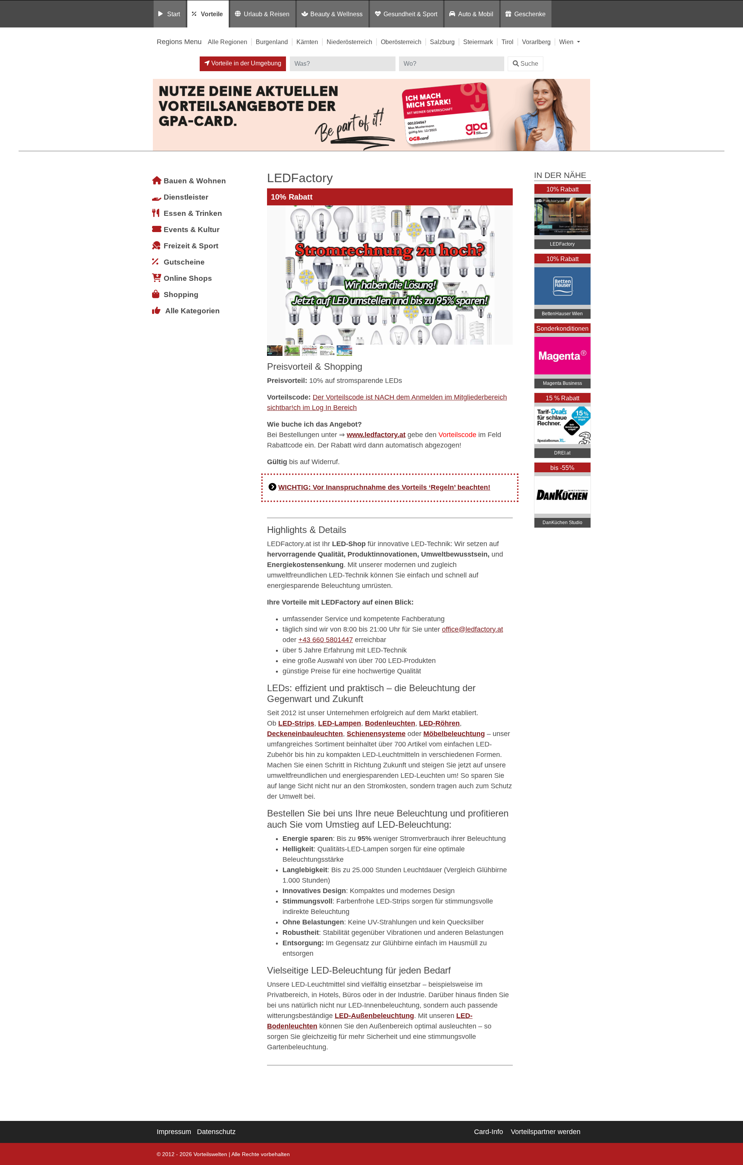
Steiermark (478, 41)
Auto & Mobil (475, 13)
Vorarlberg (536, 41)
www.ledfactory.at (376, 435)
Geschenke (530, 13)
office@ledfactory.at (472, 629)
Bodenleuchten (390, 723)
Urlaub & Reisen (266, 13)
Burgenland (272, 41)
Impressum (174, 1132)
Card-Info (488, 1132)
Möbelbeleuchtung (454, 734)
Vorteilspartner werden (545, 1132)
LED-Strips (296, 723)
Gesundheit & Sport (410, 13)
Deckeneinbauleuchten (305, 734)
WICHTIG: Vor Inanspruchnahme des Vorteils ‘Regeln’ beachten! (384, 487)
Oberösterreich (401, 41)
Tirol (508, 41)
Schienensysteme (376, 734)
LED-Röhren (439, 723)
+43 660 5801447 (325, 640)
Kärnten (307, 41)
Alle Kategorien (192, 311)
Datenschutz (216, 1132)
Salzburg (442, 41)
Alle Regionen (227, 41)
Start (173, 13)
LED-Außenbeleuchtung (374, 1016)
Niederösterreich (349, 41)
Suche (529, 63)
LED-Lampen (339, 723)
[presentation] (274, 275)
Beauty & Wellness (336, 13)
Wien (567, 41)
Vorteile (212, 13)
